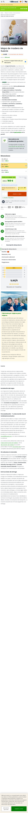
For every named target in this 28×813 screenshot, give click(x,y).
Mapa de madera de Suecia (7, 16)
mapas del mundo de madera (9, 443)
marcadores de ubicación (15, 146)
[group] (14, 32)
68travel (7, 57)
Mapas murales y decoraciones (12, 13)
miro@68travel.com (6, 436)
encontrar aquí (17, 447)
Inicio (2, 13)
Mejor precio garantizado (10, 185)
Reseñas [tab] (5, 252)
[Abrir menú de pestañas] (2, 245)
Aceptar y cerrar (19, 808)
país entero (17, 132)
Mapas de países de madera (8, 14)
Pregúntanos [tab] (5, 262)
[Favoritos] (23, 2)
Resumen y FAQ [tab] (6, 254)
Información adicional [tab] (8, 257)
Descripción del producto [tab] (9, 249)
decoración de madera (7, 445)
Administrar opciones (6, 808)
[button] (25, 32)
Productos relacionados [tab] (9, 259)
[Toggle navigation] (2, 2)
